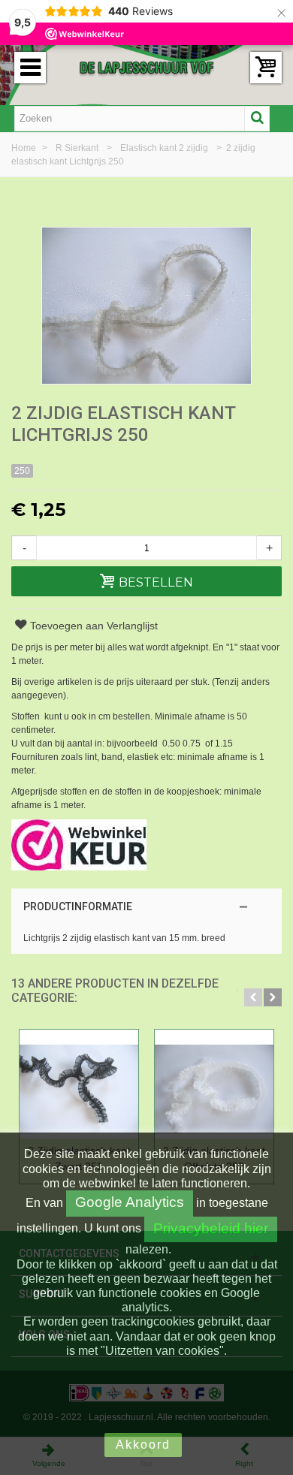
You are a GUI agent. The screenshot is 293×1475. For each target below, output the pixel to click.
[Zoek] (257, 118)
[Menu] (30, 67)
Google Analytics (129, 1202)
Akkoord (143, 1444)
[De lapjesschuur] (146, 67)
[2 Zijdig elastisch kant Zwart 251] (79, 1084)
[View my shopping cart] (266, 67)
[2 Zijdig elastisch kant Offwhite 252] (214, 1084)
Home (24, 148)
